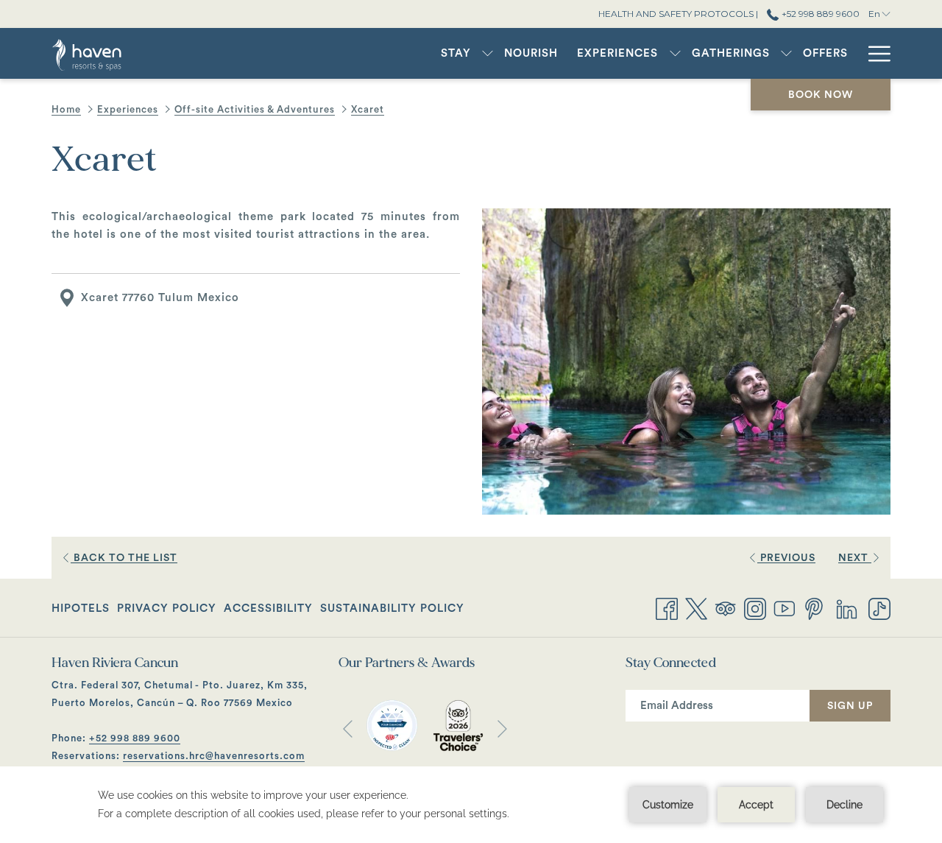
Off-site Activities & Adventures (254, 109)
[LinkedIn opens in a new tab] (846, 607)
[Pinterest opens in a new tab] (814, 607)
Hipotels (81, 613)
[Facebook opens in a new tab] (667, 607)
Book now (820, 95)
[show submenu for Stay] (488, 53)
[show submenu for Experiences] (675, 53)
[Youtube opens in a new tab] (784, 607)
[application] (471, 804)
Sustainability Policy (392, 608)
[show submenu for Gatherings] (786, 53)
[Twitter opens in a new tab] (696, 607)
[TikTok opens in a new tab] (879, 607)
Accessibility (268, 608)
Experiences (127, 109)
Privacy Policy (166, 608)
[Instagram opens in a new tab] (755, 607)
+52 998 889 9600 (819, 13)
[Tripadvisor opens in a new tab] (726, 607)
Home (66, 109)
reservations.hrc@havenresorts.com (214, 756)
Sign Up (850, 706)
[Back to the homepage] (104, 53)
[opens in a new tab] (391, 724)
